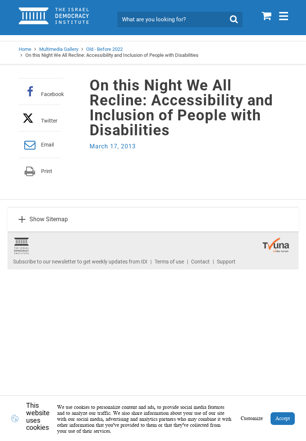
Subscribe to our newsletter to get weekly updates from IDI (80, 262)
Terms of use (169, 262)
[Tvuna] (276, 241)
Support (226, 262)
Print (46, 171)
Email (47, 144)
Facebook (52, 94)
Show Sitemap (48, 219)
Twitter (49, 120)
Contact (200, 262)
